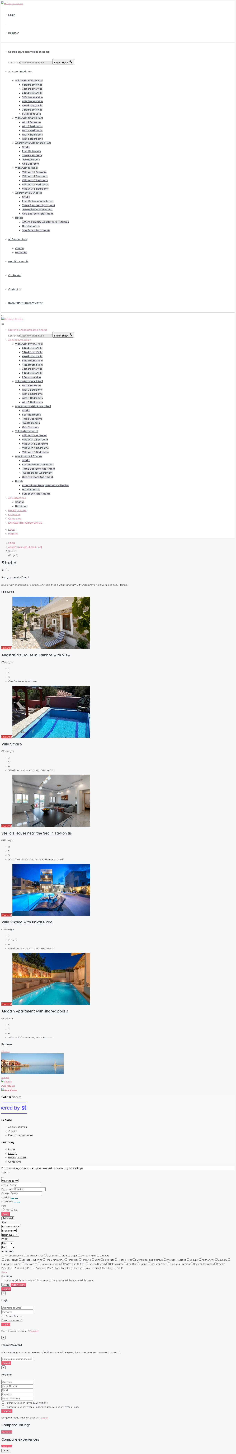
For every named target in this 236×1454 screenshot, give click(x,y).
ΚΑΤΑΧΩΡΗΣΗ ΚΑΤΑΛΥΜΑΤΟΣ (25, 303)
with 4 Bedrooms (32, 134)
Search (6, 1289)
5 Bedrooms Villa (32, 97)
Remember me (13, 1316)
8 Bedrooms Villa (32, 84)
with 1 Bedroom (31, 122)
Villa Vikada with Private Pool (27, 922)
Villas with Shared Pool (29, 118)
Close (5, 1450)
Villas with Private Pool (29, 80)
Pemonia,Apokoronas (20, 1135)
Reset (6, 1284)
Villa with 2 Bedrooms (35, 176)
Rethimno (21, 252)
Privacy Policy (33, 1406)
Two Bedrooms (31, 159)
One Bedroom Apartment (37, 213)
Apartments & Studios (28, 192)
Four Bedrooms (31, 151)
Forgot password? (11, 1320)
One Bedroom (30, 163)
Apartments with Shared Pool (33, 143)
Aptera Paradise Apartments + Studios (45, 222)
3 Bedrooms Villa (32, 105)
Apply (5, 1214)
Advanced (8, 1218)
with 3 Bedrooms (32, 130)
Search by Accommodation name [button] (28, 51)
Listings (12, 1153)
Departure (7, 1189)
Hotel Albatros (31, 226)
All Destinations (17, 239)
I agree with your (26, 1402)
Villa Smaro (11, 744)
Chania (19, 248)
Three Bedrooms (32, 155)
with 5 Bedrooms (32, 138)
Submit (6, 1363)
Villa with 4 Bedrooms (35, 184)
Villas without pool (26, 167)
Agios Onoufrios (17, 1126)
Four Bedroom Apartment (38, 201)
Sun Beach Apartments (36, 230)
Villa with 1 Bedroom (34, 172)
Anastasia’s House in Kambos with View (35, 655)
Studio (26, 147)
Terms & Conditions (36, 1402)
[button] (4, 1272)
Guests (5, 1193)
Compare (6, 1432)
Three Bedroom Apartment (38, 205)
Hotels (19, 217)
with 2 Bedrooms (32, 126)
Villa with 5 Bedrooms (35, 188)
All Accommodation (20, 71)
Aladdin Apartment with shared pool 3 (34, 1011)
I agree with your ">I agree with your (42, 1406)
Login (11, 14)
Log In (6, 1324)
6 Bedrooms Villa (32, 93)
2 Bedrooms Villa (32, 109)
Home (11, 1149)
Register (13, 32)
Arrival (4, 1184)
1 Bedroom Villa (31, 113)
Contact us (14, 289)
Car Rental (14, 275)
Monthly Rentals (18, 261)
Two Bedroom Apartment (37, 209)
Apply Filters (18, 1284)
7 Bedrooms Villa (32, 88)
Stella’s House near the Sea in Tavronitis (36, 833)
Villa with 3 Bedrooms (35, 180)
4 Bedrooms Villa (32, 101)
